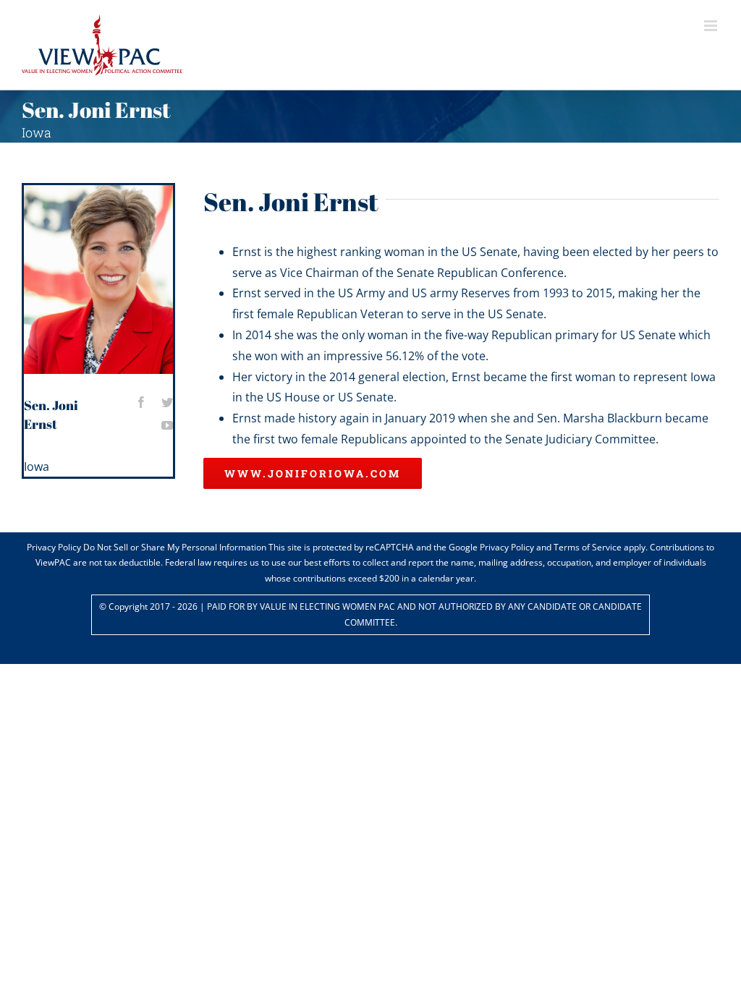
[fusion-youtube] (167, 425)
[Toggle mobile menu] (711, 25)
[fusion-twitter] (167, 402)
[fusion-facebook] (141, 402)
